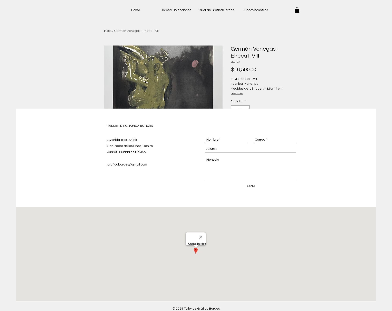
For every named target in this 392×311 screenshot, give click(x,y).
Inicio (108, 30)
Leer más (237, 93)
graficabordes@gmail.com (127, 164)
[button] (297, 10)
